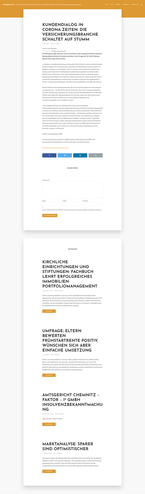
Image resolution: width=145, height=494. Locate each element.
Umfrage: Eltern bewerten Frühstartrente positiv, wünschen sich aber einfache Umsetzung (70, 340)
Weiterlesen (49, 311)
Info (112, 4)
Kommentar (45, 180)
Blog (106, 4)
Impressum (126, 4)
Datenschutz (135, 4)
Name (44, 200)
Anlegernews (8, 4)
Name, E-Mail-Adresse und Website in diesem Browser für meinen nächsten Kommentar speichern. (72, 209)
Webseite (85, 200)
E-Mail (64, 200)
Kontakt (118, 4)
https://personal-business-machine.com (55, 147)
